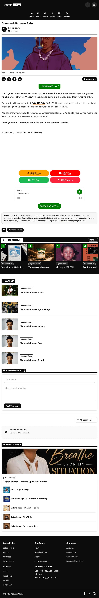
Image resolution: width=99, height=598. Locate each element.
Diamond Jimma (15, 230)
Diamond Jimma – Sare (31, 343)
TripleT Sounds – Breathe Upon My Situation (25, 481)
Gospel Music (8, 561)
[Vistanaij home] (12, 5)
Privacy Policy (72, 557)
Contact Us (71, 552)
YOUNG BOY (39, 103)
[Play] (79, 192)
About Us (70, 548)
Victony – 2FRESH (65, 267)
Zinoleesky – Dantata (38, 267)
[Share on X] (9, 79)
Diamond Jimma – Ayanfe (32, 360)
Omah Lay (7, 585)
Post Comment (12, 406)
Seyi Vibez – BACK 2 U (12, 267)
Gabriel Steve (14, 28)
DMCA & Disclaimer (74, 561)
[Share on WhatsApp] (4, 79)
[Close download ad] (59, 85)
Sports (37, 557)
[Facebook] (84, 593)
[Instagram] (94, 593)
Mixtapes (7, 557)
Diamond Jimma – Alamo (32, 292)
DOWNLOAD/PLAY (49, 86)
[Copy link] (20, 79)
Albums (6, 552)
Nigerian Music (7, 264)
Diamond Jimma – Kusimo (32, 326)
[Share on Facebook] (14, 79)
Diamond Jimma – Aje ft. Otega (35, 309)
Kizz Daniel (7, 576)
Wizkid (6, 580)
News (37, 548)
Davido (6, 571)
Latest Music (8, 548)
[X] (89, 593)
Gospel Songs (10, 478)
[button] (49, 206)
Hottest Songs (41, 561)
